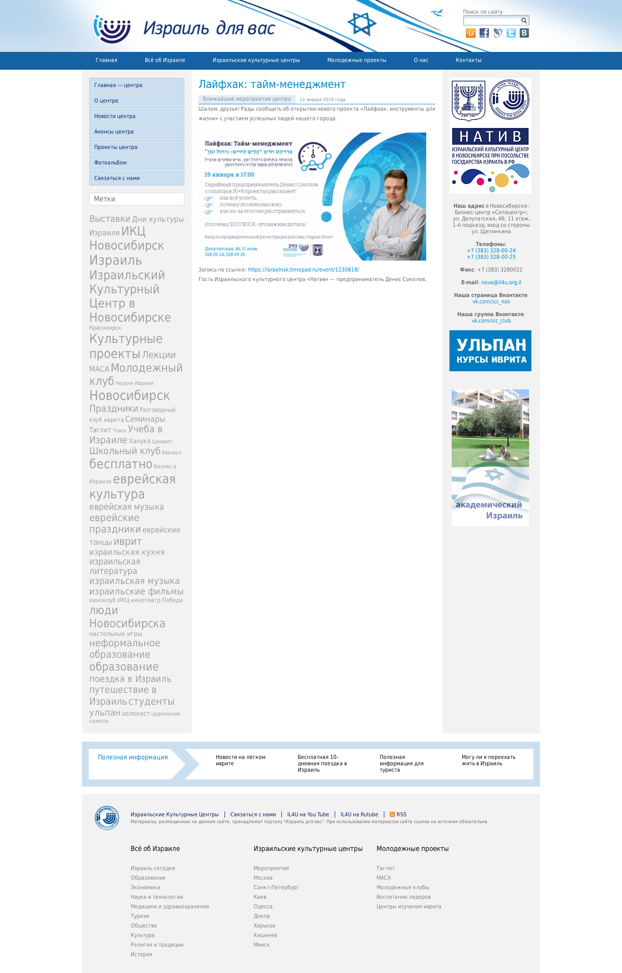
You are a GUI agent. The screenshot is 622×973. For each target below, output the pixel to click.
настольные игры (115, 633)
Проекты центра (116, 147)
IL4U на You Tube (308, 814)
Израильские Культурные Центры (175, 814)
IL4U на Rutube (359, 814)
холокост (136, 713)
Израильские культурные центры (256, 60)
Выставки (110, 218)
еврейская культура (132, 486)
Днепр (262, 916)
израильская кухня (127, 552)
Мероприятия (271, 868)
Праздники (113, 408)
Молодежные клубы (403, 887)
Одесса (263, 906)
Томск (120, 431)
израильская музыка (134, 581)
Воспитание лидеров (404, 897)
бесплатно (121, 463)
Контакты (469, 60)
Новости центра (115, 116)
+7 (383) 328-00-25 (491, 257)
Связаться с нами (117, 178)
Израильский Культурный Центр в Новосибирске (130, 296)
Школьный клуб (125, 451)
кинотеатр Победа (157, 600)
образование (124, 666)
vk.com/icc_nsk (491, 301)
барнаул (171, 453)
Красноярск (105, 327)
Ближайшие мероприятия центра (247, 99)
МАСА (99, 369)
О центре (106, 100)
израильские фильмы (136, 591)
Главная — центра (118, 85)
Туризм (140, 916)
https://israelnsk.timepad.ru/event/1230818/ (303, 269)
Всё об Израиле (165, 60)
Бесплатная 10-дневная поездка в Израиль (322, 763)
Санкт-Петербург (276, 887)
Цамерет (162, 442)
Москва (263, 878)
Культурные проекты (126, 346)
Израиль (115, 260)
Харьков (264, 925)
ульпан (105, 712)
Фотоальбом (110, 162)
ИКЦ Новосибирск (126, 238)
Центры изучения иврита (409, 906)
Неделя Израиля (134, 383)
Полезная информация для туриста (402, 763)
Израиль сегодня (153, 868)
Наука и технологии (157, 897)
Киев (260, 897)
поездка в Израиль (130, 678)
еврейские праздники (115, 523)
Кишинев (265, 935)
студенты (151, 701)
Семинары (145, 419)
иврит (127, 541)
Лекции (159, 354)
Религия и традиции (157, 945)
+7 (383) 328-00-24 (491, 250)
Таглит (100, 430)
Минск (262, 945)
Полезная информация (133, 757)
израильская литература (114, 566)
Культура (143, 935)
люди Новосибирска (127, 617)
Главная (106, 60)
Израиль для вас (178, 26)
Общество (144, 925)
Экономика (145, 887)
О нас (421, 60)
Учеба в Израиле (126, 435)
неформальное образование (124, 648)
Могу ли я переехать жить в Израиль (488, 760)
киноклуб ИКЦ (109, 600)
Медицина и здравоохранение (170, 906)
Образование (148, 878)
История (142, 954)
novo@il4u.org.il (501, 282)
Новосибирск (129, 395)
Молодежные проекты (357, 60)
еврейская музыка (126, 507)
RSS (402, 814)
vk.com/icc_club (491, 321)
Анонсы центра (114, 131)
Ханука (140, 441)
